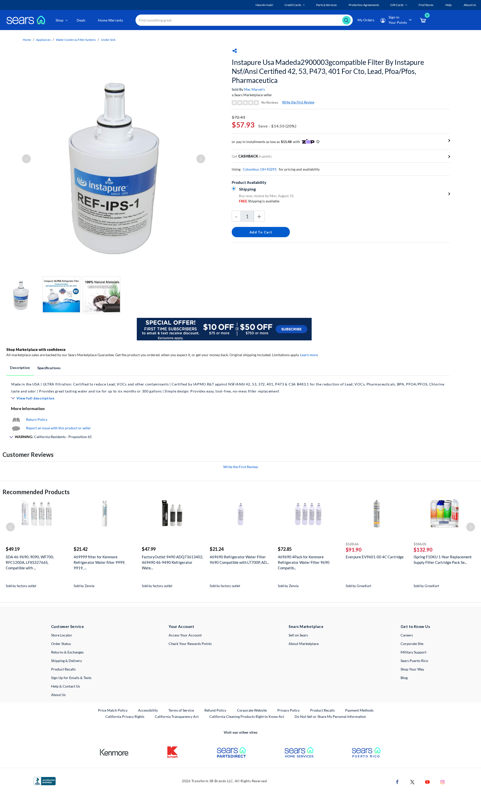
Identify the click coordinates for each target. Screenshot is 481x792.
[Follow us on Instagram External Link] (442, 781)
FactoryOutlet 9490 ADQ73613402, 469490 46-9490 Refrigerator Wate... (172, 562)
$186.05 (420, 544)
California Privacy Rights (124, 716)
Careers (407, 635)
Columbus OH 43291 (260, 169)
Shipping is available (259, 201)
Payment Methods (359, 710)
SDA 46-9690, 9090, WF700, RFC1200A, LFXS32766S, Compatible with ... (30, 562)
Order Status (61, 643)
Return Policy (36, 419)
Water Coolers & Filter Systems (76, 40)
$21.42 (80, 549)
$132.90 (423, 550)
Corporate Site (412, 643)
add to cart (261, 232)
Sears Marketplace (306, 626)
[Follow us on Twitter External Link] (412, 781)
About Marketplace (304, 643)
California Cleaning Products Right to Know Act (246, 716)
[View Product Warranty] (16, 419)
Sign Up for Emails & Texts (71, 678)
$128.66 (352, 544)
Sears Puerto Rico (414, 660)
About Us (58, 695)
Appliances (43, 40)
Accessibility (148, 710)
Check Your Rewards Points (190, 643)
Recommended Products (36, 491)
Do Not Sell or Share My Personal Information (330, 716)
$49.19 (13, 549)
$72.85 (285, 549)
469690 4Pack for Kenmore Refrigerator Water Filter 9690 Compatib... (303, 562)
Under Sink (108, 40)
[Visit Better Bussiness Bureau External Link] (45, 780)
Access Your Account (185, 635)
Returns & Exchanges (67, 652)
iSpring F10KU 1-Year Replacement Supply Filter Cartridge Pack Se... (443, 560)
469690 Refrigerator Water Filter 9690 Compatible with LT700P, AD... (239, 560)
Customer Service (67, 626)
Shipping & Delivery (66, 660)
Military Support (413, 652)
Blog (404, 678)
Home (27, 40)
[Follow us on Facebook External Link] (397, 781)
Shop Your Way (412, 669)
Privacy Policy (288, 710)
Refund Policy (215, 710)
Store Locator (61, 635)
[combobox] (244, 20)
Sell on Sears (298, 635)
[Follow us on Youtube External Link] (427, 781)
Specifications (49, 368)
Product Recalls (63, 669)
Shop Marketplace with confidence (36, 349)
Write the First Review (298, 102)
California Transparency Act (177, 716)
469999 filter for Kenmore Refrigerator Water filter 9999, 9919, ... (99, 562)
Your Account (181, 626)
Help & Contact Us (65, 686)
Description (20, 367)
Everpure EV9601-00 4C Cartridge (375, 557)
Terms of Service (181, 710)
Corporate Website (252, 710)
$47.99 (149, 549)
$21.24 (216, 549)
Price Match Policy (113, 710)
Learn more (309, 355)
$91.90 (354, 550)
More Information (28, 408)
